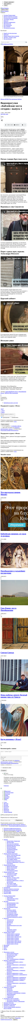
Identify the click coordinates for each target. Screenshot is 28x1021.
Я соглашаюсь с (11, 426)
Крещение (9, 988)
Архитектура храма (12, 873)
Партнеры (6, 810)
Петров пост (10, 957)
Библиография (11, 852)
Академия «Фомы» (9, 19)
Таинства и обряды (9, 987)
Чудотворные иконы (12, 870)
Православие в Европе (13, 939)
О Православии (11, 900)
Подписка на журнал (9, 28)
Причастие (10, 990)
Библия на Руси (11, 851)
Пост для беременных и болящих (15, 959)
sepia (7, 114)
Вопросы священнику (9, 22)
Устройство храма (11, 875)
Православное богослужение (11, 36)
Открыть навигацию (9, 2)
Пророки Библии (11, 846)
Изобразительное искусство (14, 925)
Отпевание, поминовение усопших (16, 993)
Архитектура (10, 919)
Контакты (6, 806)
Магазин (6, 803)
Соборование (10, 995)
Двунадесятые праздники (13, 858)
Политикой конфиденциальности (9, 430)
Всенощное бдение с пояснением (15, 1001)
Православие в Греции (13, 938)
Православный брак (12, 915)
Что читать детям (11, 883)
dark (4, 114)
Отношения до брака (12, 914)
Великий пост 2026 (12, 955)
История (6, 901)
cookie (18, 831)
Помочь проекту (5, 424)
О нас (5, 802)
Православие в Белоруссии (14, 936)
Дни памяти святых (12, 859)
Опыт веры (10, 897)
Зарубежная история (12, 907)
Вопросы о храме (11, 986)
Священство (10, 997)
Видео (5, 949)
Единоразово (6, 417)
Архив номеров (8, 812)
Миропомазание (11, 994)
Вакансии (6, 809)
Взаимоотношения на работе (14, 917)
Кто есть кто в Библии (13, 843)
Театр (8, 928)
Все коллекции (8, 39)
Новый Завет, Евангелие (13, 841)
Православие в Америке (13, 934)
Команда (6, 808)
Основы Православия (9, 15)
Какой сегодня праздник (10, 33)
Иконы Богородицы (12, 866)
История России (11, 905)
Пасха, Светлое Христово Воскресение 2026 (14, 855)
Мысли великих (11, 931)
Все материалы (8, 25)
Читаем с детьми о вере (10, 37)
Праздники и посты (9, 952)
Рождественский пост (12, 953)
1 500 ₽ (2, 410)
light (2, 114)
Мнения (6, 946)
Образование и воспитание (11, 890)
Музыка (9, 924)
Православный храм (9, 872)
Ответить (6, 785)
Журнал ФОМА (5, 99)
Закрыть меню (4, 9)
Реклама (6, 805)
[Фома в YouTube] (6, 796)
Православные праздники (11, 853)
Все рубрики (7, 26)
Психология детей (11, 879)
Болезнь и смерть (11, 910)
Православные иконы (9, 865)
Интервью (6, 945)
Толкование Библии (12, 849)
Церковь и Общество (9, 1005)
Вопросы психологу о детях (14, 886)
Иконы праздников (12, 867)
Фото (5, 948)
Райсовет (6, 34)
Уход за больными (11, 911)
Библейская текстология (13, 845)
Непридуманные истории (10, 16)
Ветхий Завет (10, 842)
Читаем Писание (11, 848)
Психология (7, 908)
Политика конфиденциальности (12, 828)
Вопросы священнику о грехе (15, 973)
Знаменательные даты (13, 903)
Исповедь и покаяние (12, 991)
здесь (15, 421)
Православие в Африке (13, 935)
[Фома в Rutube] (6, 798)
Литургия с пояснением (13, 1000)
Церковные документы (10, 1004)
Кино (8, 926)
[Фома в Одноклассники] (8, 792)
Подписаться (19, 820)
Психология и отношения (10, 18)
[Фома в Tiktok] (6, 795)
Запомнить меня (6, 767)
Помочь (6, 8)
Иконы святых (11, 869)
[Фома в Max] (5, 799)
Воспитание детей (8, 876)
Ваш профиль (7, 3)
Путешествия (7, 891)
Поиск (5, 5)
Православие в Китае (12, 943)
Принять (15, 1019)
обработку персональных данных (10, 428)
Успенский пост (11, 956)
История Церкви (11, 904)
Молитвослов (7, 23)
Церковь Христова (9, 1002)
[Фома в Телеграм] (7, 794)
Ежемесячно (15, 417)
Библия (20, 99)
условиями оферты (16, 426)
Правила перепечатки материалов (13, 830)
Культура (6, 918)
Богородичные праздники (14, 860)
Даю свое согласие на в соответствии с (11, 429)
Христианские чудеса (12, 898)
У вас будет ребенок (12, 884)
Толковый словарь (12, 929)
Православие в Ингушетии (14, 941)
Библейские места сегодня (11, 402)
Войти (11, 44)
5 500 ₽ (2, 412)
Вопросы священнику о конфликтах (16, 977)
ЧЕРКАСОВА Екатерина (11, 393)
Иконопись (10, 922)
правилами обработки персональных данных (13, 824)
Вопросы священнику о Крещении (16, 978)
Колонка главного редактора (11, 889)
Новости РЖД (7, 893)
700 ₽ (2, 409)
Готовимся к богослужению (11, 998)
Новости (6, 21)
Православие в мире (9, 932)
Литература (10, 921)
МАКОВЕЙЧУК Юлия (11, 391)
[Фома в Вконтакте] (7, 791)
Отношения (7, 887)
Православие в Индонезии (14, 942)
